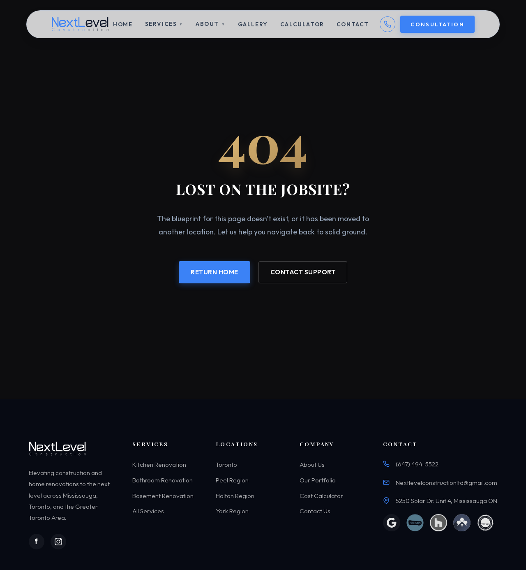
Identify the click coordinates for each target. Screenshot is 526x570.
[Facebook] (36, 541)
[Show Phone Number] (387, 24)
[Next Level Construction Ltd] (81, 24)
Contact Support (303, 272)
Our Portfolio (318, 480)
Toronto (226, 465)
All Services (148, 511)
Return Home (214, 272)
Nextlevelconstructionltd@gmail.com (446, 483)
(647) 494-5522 (417, 464)
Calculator (302, 24)
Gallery (253, 24)
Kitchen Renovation (159, 465)
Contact (353, 24)
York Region (232, 511)
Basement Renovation (163, 496)
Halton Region (235, 496)
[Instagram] (58, 541)
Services (164, 24)
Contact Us (315, 511)
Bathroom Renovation (162, 480)
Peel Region (232, 480)
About (211, 24)
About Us (312, 465)
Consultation (437, 24)
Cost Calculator (321, 496)
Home (122, 24)
